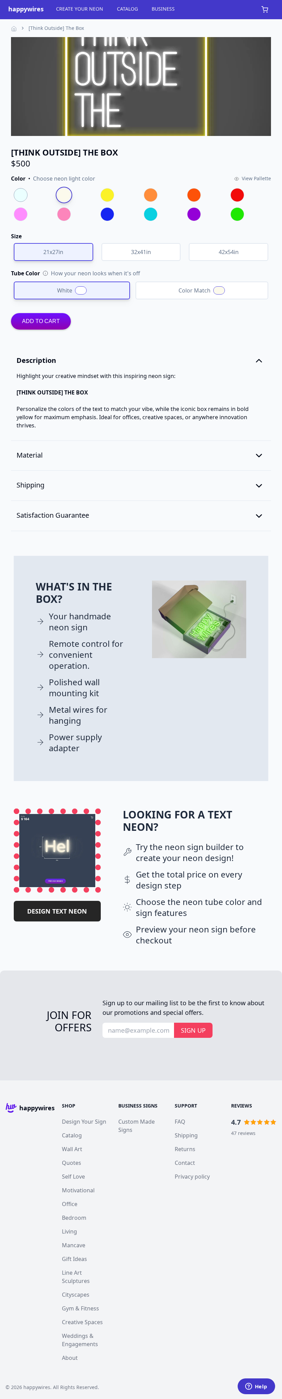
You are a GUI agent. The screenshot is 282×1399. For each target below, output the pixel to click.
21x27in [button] (53, 252)
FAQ (180, 1121)
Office (69, 1204)
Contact (185, 1163)
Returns (185, 1149)
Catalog (72, 1135)
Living (69, 1231)
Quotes (71, 1163)
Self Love (73, 1176)
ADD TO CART (41, 321)
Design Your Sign (84, 1121)
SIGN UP (193, 1030)
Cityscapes (75, 1294)
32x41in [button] (141, 252)
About (70, 1358)
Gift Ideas (74, 1259)
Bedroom (74, 1218)
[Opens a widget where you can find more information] (256, 1387)
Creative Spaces (82, 1322)
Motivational (78, 1190)
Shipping (186, 1135)
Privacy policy (192, 1176)
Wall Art (72, 1149)
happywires (36, 1387)
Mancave (73, 1245)
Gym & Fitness (80, 1308)
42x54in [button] (229, 252)
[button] (53, 178)
